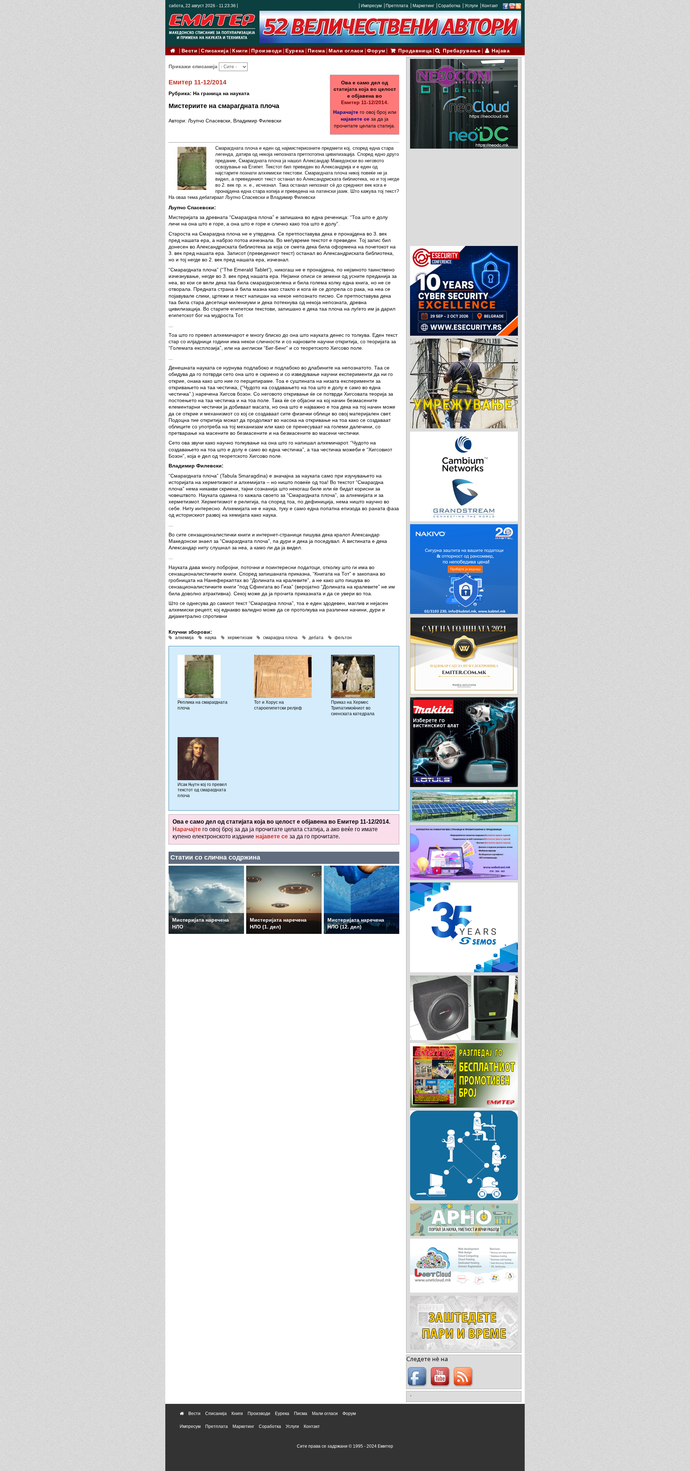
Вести (189, 50)
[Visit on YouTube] (512, 5)
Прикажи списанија (194, 66)
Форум (376, 50)
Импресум (371, 5)
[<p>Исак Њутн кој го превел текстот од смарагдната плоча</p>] (198, 758)
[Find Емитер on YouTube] (440, 1376)
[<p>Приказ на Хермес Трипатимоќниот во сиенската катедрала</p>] (353, 676)
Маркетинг (423, 5)
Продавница (415, 50)
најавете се (355, 119)
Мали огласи (345, 50)
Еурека (294, 50)
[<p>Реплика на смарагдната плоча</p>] (199, 676)
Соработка (449, 5)
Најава (501, 50)
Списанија (215, 50)
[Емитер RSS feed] (463, 1376)
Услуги (471, 5)
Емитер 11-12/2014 (197, 82)
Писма (316, 50)
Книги (240, 50)
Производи (266, 50)
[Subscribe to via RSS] (518, 5)
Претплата (397, 5)
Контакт (490, 5)
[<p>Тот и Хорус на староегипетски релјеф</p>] (283, 676)
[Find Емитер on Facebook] (417, 1376)
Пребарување (461, 50)
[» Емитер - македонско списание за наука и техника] (212, 25)
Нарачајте (345, 112)
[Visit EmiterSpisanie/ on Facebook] (506, 5)
